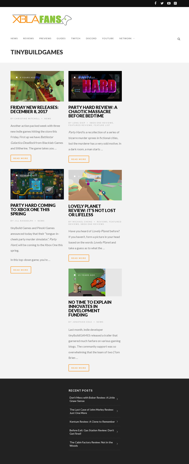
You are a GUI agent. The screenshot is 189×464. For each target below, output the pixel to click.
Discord (91, 38)
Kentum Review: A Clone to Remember (92, 421)
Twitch (75, 38)
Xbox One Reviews (101, 123)
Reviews (28, 38)
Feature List (102, 125)
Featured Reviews (80, 125)
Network (125, 38)
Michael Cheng (82, 222)
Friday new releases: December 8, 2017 (35, 109)
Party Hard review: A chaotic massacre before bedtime (92, 111)
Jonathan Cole (82, 322)
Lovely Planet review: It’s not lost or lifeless (92, 210)
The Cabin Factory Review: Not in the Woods (91, 444)
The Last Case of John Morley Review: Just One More (92, 411)
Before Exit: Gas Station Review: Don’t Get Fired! (92, 432)
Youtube (108, 38)
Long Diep (79, 123)
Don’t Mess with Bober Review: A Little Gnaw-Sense (92, 399)
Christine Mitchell (27, 118)
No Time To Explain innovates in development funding (89, 308)
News (14, 38)
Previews (45, 38)
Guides (61, 38)
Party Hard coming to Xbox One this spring (33, 209)
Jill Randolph (24, 221)
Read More (20, 158)
